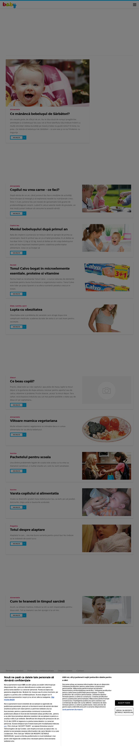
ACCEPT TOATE (124, 703)
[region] (69, 710)
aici (5, 726)
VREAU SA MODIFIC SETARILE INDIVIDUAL (124, 711)
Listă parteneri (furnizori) (72, 710)
